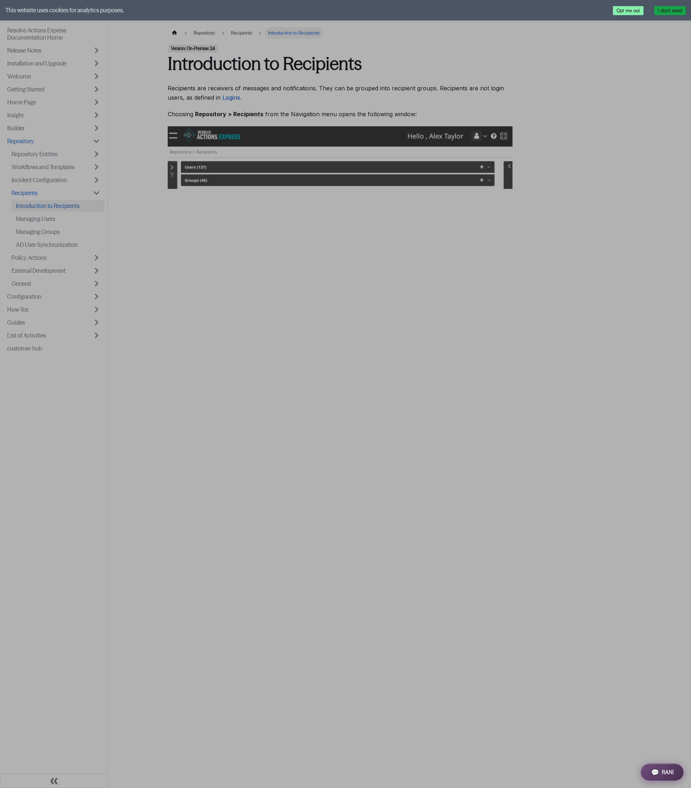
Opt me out (628, 10)
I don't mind (670, 10)
